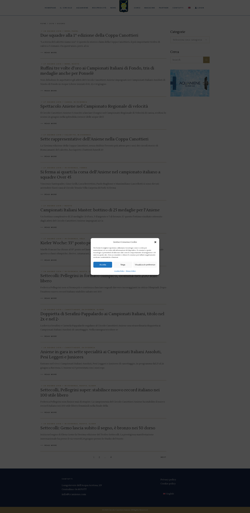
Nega (123, 265)
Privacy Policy (131, 271)
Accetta (102, 265)
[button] (155, 242)
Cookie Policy (119, 271)
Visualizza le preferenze (145, 265)
